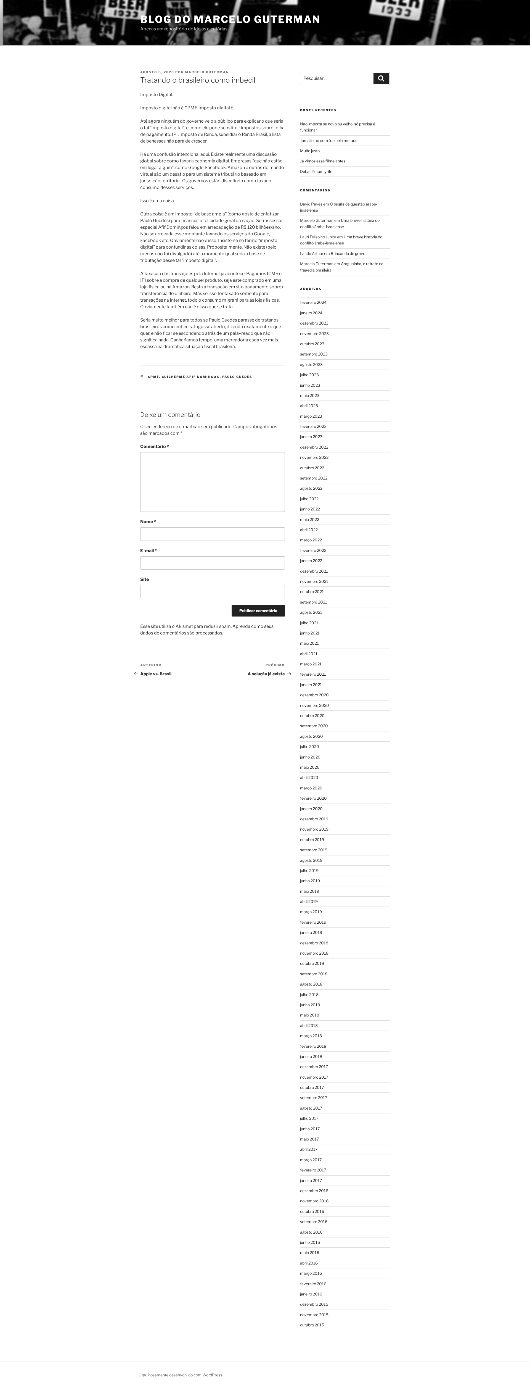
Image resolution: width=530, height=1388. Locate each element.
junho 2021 (310, 633)
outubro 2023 (312, 343)
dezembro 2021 (314, 571)
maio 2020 (310, 767)
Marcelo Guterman (207, 72)
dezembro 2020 (314, 694)
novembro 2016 (314, 1201)
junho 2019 (310, 880)
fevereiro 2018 (313, 1046)
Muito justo (310, 150)
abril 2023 (309, 405)
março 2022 (311, 540)
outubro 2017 (312, 1087)
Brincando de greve (348, 253)
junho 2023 (310, 385)
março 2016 (311, 1273)
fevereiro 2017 (313, 1170)
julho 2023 (309, 374)
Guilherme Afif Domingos (191, 377)
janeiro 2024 (311, 312)
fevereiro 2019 (313, 922)
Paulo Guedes (237, 377)
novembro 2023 (314, 333)
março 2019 (311, 911)
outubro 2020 (312, 715)
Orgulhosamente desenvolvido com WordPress (180, 1375)
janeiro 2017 (311, 1180)
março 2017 (311, 1159)
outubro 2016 (312, 1211)
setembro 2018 (313, 973)
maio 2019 (309, 891)
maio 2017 (309, 1139)
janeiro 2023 (311, 436)
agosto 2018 (311, 984)
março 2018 (311, 1035)
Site (144, 579)
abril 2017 (308, 1149)
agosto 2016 (311, 1232)
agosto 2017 (311, 1108)
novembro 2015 (314, 1314)
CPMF (153, 377)
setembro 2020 (314, 725)
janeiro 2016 (311, 1294)
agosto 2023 (311, 364)
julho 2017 (309, 1118)
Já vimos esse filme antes (322, 161)
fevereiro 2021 (313, 674)
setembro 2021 (313, 602)
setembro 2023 (314, 354)
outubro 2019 (312, 839)
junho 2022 (310, 509)
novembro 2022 (314, 457)
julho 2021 (309, 622)
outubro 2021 (312, 591)
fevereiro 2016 (313, 1283)
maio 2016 (309, 1252)
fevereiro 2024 (313, 302)
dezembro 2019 (314, 819)
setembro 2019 (313, 849)
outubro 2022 (312, 467)
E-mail (148, 550)
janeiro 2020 (311, 808)
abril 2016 (309, 1263)
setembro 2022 (313, 478)
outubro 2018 (312, 963)
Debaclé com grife (316, 171)
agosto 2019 (311, 860)
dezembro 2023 (314, 323)
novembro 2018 (314, 953)
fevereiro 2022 (313, 550)
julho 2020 (309, 746)
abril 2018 (309, 1025)
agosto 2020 (311, 736)
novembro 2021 (314, 581)
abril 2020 (309, 777)
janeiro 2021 (311, 684)
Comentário (154, 446)
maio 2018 (309, 1015)
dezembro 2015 (314, 1304)
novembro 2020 (314, 705)
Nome (148, 521)
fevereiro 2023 (313, 426)
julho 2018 (309, 994)
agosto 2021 (311, 612)
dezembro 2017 (314, 1066)
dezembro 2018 (314, 943)
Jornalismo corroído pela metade (328, 140)
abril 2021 (308, 653)
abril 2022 (309, 529)
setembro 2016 (313, 1221)
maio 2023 (309, 395)
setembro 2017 (313, 1097)
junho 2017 (310, 1128)
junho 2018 (310, 1004)
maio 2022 (309, 519)
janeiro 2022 (311, 560)
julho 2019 (309, 870)
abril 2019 (309, 901)
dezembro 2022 (314, 447)
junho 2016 (310, 1242)
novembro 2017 (314, 1077)
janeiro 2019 (311, 932)
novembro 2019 (314, 829)
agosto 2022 (311, 488)
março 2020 (311, 788)
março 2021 (311, 664)
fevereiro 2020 (313, 798)
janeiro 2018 (311, 1056)
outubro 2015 (312, 1325)
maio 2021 (309, 643)
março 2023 (311, 416)
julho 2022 (309, 498)
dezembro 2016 (314, 1190)
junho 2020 (310, 757)
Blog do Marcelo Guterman (230, 19)
